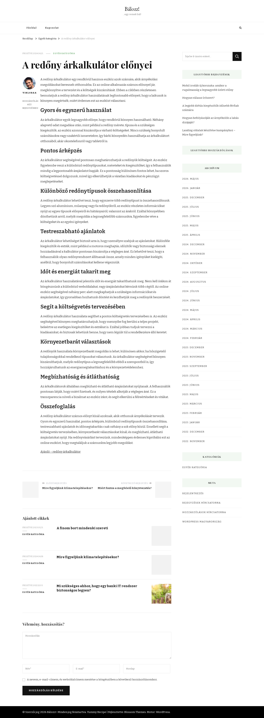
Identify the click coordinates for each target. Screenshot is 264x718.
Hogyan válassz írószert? (198, 97)
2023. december (193, 347)
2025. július (190, 206)
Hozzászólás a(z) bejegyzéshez (30, 104)
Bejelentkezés (193, 493)
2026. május (190, 178)
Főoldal (31, 28)
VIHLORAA (29, 93)
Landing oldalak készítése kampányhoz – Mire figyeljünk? (208, 132)
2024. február (192, 338)
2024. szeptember (194, 272)
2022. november (193, 441)
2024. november (193, 253)
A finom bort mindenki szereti (82, 528)
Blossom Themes (135, 712)
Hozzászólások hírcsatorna (204, 512)
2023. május (190, 394)
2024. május (190, 310)
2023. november (193, 356)
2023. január (191, 422)
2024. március (192, 328)
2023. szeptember (194, 366)
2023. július (190, 375)
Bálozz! (132, 8)
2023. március (192, 403)
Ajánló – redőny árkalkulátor (60, 452)
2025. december (193, 197)
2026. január (191, 188)
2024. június (191, 300)
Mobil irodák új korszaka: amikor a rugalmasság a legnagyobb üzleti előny (207, 88)
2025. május (190, 225)
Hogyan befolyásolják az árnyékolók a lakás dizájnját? (210, 120)
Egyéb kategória (64, 53)
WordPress (163, 712)
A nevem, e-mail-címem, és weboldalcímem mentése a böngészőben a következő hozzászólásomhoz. (92, 679)
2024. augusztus (194, 281)
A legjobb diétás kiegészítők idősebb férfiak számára (210, 108)
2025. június (191, 216)
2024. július (190, 291)
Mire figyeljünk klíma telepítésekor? (88, 557)
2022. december (193, 431)
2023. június (191, 385)
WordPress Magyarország (202, 521)
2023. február (192, 413)
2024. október (192, 263)
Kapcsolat (52, 28)
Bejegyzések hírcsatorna (201, 502)
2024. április (191, 319)
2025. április (191, 235)
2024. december (193, 244)
